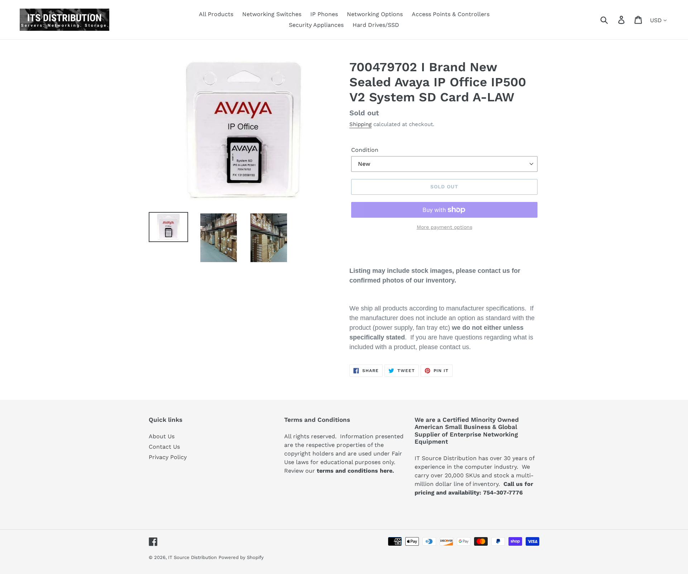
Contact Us (164, 446)
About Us (162, 436)
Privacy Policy (168, 457)
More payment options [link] (444, 227)
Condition (364, 149)
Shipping (360, 124)
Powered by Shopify (241, 557)
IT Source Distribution (192, 557)
